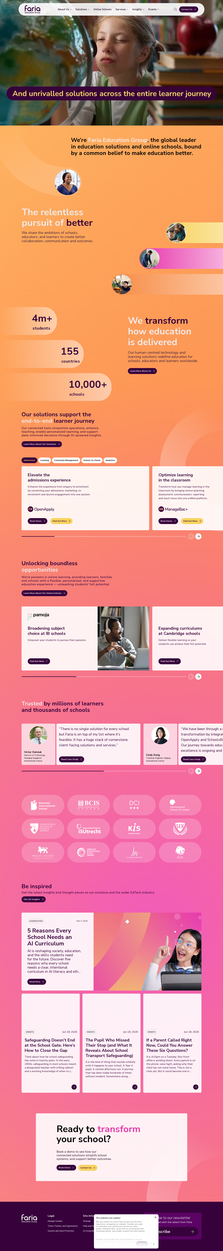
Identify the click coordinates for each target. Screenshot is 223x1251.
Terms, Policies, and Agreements (63, 1226)
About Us (63, 9)
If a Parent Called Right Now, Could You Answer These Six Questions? (169, 1045)
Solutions (81, 9)
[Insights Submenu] (144, 9)
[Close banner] (155, 1218)
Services (121, 9)
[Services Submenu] (128, 9)
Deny (152, 1244)
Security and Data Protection (61, 1230)
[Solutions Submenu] (89, 9)
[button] (198, 536)
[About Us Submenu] (71, 9)
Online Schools (102, 9)
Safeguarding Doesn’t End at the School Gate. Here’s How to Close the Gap (50, 1045)
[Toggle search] (175, 9)
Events (152, 9)
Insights (137, 9)
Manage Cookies (55, 1221)
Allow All (142, 1244)
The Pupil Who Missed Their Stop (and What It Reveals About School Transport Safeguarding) (109, 1048)
